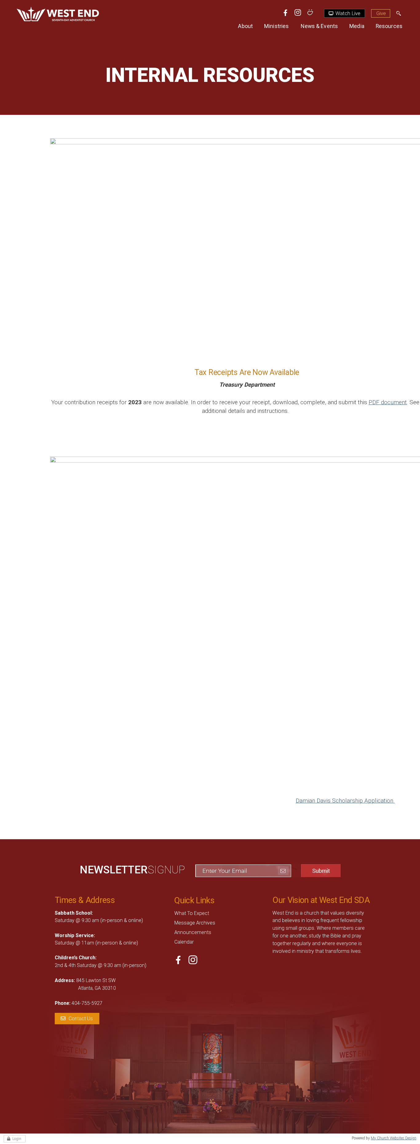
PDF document (388, 402)
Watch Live (347, 13)
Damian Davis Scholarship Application (345, 800)
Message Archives (194, 923)
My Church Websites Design (393, 1138)
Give (381, 13)
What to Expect (191, 913)
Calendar (184, 942)
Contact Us (81, 1018)
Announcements (192, 932)
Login (16, 1139)
